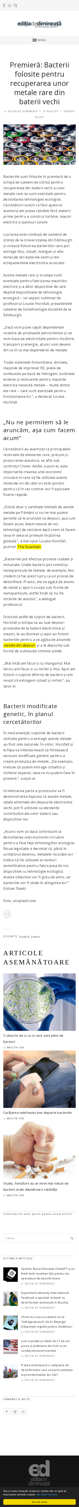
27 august (50, 111)
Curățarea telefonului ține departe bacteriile (37, 1112)
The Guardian (29, 546)
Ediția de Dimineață (23, 111)
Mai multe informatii (46, 1494)
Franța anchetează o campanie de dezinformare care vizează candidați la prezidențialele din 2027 (47, 1370)
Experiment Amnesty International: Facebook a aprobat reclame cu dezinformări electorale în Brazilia (45, 1297)
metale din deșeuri (19, 645)
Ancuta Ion (15, 1047)
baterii (35, 937)
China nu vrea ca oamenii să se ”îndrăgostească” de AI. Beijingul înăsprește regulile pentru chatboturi (46, 1321)
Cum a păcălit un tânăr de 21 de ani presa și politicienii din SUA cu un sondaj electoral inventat (45, 1346)
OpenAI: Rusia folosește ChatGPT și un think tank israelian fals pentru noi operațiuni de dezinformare (48, 1273)
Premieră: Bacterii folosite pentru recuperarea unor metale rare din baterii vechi (39, 83)
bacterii (24, 937)
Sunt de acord (39, 1501)
